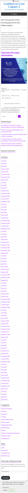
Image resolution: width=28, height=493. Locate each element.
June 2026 (4, 163)
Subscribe (5, 478)
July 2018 (3, 364)
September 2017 (5, 386)
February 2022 (5, 269)
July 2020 (3, 310)
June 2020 (4, 312)
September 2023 (5, 228)
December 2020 (5, 299)
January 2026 (4, 171)
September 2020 (5, 307)
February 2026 (5, 169)
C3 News (3, 416)
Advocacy (3, 411)
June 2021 (4, 285)
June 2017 (4, 391)
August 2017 (4, 388)
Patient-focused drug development (10, 433)
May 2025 (4, 185)
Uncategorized (6, 98)
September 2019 (5, 334)
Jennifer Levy (6, 95)
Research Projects (6, 435)
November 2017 (5, 380)
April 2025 (4, 188)
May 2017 (4, 394)
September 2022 (5, 250)
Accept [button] (12, 490)
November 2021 (5, 274)
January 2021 (4, 296)
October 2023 (5, 226)
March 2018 (4, 375)
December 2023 (5, 220)
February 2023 (5, 242)
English (17, 1)
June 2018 (4, 367)
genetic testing (5, 427)
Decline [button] (5, 490)
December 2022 (5, 245)
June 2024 (4, 207)
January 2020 (4, 323)
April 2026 (4, 166)
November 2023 (5, 223)
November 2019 (5, 329)
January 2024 (4, 218)
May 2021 (4, 288)
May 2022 (4, 261)
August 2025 (4, 180)
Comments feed (5, 453)
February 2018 (5, 378)
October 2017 (5, 383)
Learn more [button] (5, 487)
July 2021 (3, 283)
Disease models (5, 422)
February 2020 (5, 321)
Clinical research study (7, 419)
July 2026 (3, 161)
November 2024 (5, 196)
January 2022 (4, 272)
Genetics (3, 430)
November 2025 (5, 177)
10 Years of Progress (6, 408)
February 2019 (5, 350)
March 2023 (4, 239)
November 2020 (5, 302)
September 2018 (5, 361)
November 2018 (5, 356)
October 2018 (5, 359)
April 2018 (4, 372)
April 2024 (4, 212)
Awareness (4, 414)
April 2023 (4, 237)
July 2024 (3, 204)
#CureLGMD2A (15, 89)
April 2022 (4, 264)
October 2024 (5, 199)
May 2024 (4, 209)
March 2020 (4, 318)
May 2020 (4, 315)
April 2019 (4, 348)
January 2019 (4, 353)
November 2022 (5, 247)
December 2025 (5, 174)
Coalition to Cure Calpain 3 (14, 5)
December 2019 (5, 326)
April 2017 (4, 397)
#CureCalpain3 (6, 89)
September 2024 (5, 201)
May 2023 (4, 234)
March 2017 (4, 399)
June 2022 (4, 258)
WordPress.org (5, 455)
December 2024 (5, 193)
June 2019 (4, 342)
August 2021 (4, 280)
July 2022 (3, 255)
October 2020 (5, 304)
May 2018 (4, 369)
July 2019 (3, 340)
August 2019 (4, 337)
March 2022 (4, 266)
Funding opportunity (6, 425)
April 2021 (4, 291)
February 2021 (5, 293)
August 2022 (4, 253)
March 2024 (4, 215)
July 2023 (3, 231)
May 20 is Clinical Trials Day (11, 103)
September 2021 (5, 277)
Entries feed (4, 450)
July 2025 (3, 182)
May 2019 (4, 345)
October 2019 (5, 331)
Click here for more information (10, 54)
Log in (2, 447)
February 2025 (5, 190)
